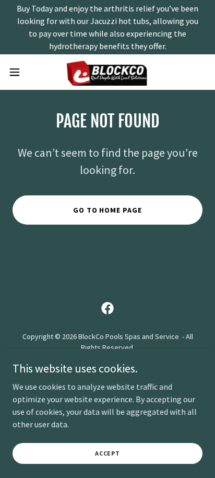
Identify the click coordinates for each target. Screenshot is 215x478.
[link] (107, 72)
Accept (107, 453)
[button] (19, 72)
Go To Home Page (107, 210)
